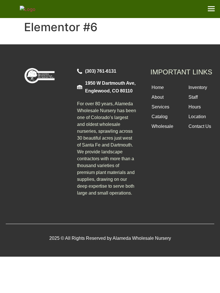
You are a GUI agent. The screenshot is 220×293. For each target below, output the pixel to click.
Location (197, 116)
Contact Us (199, 126)
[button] (211, 9)
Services (160, 106)
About (158, 97)
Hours (194, 106)
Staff (193, 97)
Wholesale (162, 126)
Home (158, 87)
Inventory (197, 87)
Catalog (160, 116)
